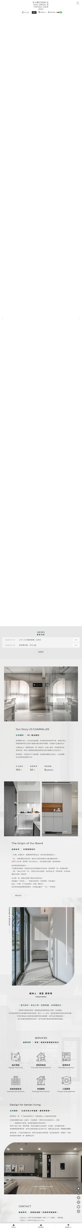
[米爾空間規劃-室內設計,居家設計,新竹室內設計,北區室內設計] (41, 5)
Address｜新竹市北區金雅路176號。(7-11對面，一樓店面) (41, 1217)
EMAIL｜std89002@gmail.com (32, 1220)
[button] (2, 319)
